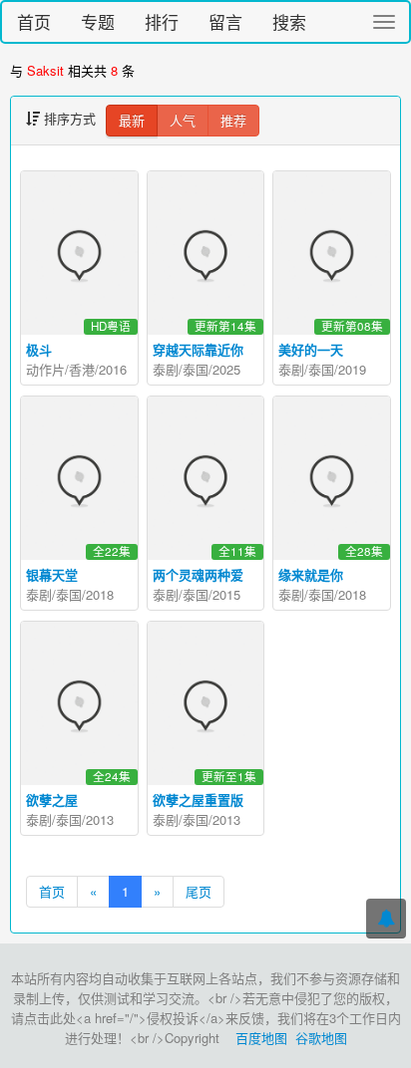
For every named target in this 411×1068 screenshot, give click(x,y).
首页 (34, 21)
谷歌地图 (321, 1037)
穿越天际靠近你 (198, 349)
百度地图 (261, 1037)
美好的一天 (310, 349)
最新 (132, 120)
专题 (98, 21)
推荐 (233, 120)
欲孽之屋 (52, 799)
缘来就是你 (310, 574)
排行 (162, 21)
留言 (225, 21)
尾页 (198, 891)
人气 (183, 120)
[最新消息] (386, 918)
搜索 (289, 21)
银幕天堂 (52, 574)
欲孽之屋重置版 (198, 799)
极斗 (39, 349)
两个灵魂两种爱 (198, 574)
